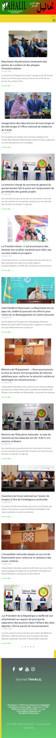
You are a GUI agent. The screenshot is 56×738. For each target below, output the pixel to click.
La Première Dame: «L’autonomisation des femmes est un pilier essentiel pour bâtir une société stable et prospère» (26, 250)
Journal (29, 679)
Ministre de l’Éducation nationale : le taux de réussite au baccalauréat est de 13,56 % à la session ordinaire (26, 438)
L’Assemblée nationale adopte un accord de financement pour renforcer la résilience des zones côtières (26, 557)
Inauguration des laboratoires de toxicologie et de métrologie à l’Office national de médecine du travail (27, 126)
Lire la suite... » (7, 86)
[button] (55, 654)
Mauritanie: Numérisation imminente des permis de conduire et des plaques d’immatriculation (24, 65)
